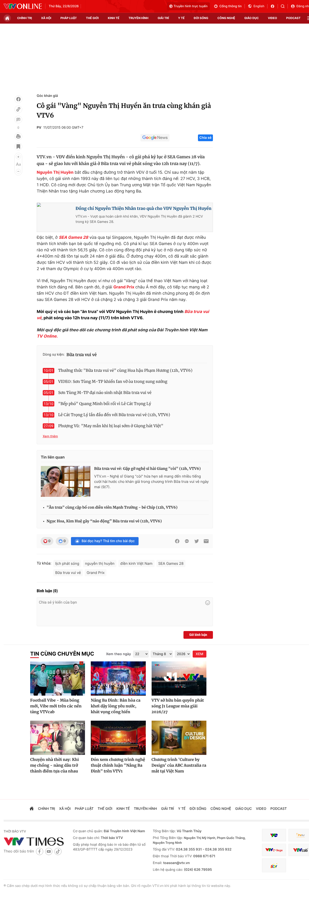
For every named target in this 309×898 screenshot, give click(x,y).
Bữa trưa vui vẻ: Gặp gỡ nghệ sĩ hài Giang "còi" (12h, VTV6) (147, 468)
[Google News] (154, 138)
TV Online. (47, 336)
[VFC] (274, 835)
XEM (199, 654)
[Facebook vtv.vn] (274, 6)
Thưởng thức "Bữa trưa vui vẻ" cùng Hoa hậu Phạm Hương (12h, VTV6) (125, 370)
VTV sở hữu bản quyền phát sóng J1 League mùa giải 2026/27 (178, 706)
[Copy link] (18, 109)
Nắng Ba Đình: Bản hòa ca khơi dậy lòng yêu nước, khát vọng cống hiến (115, 706)
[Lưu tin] (18, 146)
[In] (18, 136)
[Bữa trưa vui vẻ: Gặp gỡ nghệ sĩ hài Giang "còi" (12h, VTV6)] (65, 481)
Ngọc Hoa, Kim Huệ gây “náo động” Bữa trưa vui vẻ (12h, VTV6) (104, 521)
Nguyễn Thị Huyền (55, 172)
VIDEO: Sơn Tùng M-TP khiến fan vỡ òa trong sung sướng (112, 381)
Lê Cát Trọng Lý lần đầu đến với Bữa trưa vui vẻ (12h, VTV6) (114, 414)
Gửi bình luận (198, 635)
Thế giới (92, 18)
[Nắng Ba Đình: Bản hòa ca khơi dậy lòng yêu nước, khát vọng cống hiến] (118, 678)
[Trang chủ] (7, 18)
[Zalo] (187, 541)
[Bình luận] (18, 119)
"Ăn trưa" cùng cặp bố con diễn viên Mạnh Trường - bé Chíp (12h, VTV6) (112, 507)
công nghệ (226, 18)
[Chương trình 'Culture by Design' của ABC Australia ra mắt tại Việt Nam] (179, 738)
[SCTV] (274, 865)
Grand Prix (123, 287)
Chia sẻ (205, 138)
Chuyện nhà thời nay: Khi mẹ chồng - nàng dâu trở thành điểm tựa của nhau (54, 765)
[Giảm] (18, 171)
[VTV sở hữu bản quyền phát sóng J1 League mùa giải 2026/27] (179, 678)
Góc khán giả (47, 96)
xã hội (46, 18)
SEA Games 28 (73, 237)
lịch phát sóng (67, 563)
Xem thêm (50, 436)
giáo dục (251, 18)
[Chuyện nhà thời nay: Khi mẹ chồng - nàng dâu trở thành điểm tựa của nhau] (57, 738)
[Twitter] (196, 541)
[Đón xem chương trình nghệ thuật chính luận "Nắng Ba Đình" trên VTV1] (118, 738)
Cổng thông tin (230, 6)
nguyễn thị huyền (99, 563)
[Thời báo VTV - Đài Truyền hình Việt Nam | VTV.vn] (23, 6)
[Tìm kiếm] (284, 6)
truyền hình (138, 18)
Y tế (181, 18)
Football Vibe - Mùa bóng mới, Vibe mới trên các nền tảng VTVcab (56, 706)
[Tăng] (18, 156)
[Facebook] (18, 99)
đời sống (201, 18)
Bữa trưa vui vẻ (81, 354)
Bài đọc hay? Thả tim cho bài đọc (108, 541)
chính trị (24, 18)
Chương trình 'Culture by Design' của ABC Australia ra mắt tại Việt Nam (179, 765)
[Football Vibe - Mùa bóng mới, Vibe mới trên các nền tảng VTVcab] (57, 678)
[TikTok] (58, 851)
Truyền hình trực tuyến (191, 6)
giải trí (163, 18)
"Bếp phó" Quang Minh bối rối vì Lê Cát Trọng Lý (104, 403)
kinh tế (113, 18)
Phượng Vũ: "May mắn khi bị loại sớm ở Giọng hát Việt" (110, 426)
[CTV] (274, 850)
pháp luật (68, 18)
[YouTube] (48, 851)
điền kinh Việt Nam (136, 563)
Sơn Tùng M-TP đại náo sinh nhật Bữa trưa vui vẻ (105, 392)
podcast (293, 18)
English (258, 6)
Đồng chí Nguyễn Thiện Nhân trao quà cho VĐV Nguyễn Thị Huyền (143, 208)
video (272, 18)
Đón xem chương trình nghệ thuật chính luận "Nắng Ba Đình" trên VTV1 (118, 765)
